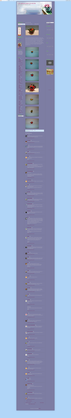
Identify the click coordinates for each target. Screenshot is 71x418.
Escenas (20, 77)
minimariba (28, 299)
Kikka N (28, 156)
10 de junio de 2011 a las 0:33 (30, 249)
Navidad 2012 (20, 97)
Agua (19, 58)
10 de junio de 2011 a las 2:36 (30, 254)
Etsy (19, 78)
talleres (20, 107)
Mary (27, 217)
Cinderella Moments (29, 353)
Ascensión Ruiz (19, 38)
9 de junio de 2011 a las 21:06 (30, 208)
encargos (20, 67)
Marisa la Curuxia (29, 227)
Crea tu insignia (19, 40)
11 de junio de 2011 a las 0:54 (30, 322)
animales (20, 59)
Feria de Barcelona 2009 (20, 83)
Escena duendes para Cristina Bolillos (21, 72)
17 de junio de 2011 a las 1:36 (30, 394)
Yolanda (28, 270)
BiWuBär (28, 236)
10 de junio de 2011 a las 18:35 (31, 297)
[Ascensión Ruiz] (18, 39)
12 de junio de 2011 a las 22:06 (31, 375)
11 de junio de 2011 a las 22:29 (31, 357)
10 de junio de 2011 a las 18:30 (31, 291)
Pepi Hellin (28, 372)
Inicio (35, 402)
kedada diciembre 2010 (20, 88)
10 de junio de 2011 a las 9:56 (30, 273)
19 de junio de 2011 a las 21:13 (31, 399)
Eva (27, 319)
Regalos (20, 106)
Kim (27, 145)
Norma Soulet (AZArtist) (30, 171)
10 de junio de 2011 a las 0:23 (30, 243)
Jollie (28, 341)
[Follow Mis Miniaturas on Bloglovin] (21, 24)
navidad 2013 (20, 98)
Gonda (28, 294)
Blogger (40, 408)
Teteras (19, 109)
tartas (19, 108)
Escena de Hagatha (20, 68)
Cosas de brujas (21, 62)
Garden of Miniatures (29, 198)
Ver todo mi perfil (20, 48)
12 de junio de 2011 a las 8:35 (30, 364)
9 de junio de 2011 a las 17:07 (30, 142)
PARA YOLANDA (20, 99)
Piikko (28, 262)
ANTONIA (28, 282)
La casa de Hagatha (20, 90)
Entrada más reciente (28, 402)
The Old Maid (28, 140)
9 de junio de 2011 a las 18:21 (30, 182)
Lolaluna (28, 252)
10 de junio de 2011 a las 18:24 (31, 285)
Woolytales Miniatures (30, 163)
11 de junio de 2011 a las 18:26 (31, 334)
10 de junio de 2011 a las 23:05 (31, 310)
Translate (49, 24)
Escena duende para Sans (20, 70)
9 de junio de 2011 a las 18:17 (30, 177)
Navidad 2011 (20, 96)
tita (27, 313)
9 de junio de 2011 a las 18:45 (30, 189)
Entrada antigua (42, 402)
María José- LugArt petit (30, 331)
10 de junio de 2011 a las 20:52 (31, 304)
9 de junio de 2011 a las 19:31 (30, 195)
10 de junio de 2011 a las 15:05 (31, 279)
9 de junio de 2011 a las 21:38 (30, 214)
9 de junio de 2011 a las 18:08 (30, 168)
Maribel (28, 151)
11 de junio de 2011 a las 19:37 (31, 346)
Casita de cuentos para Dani (21, 61)
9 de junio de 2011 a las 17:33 (30, 153)
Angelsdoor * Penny (29, 383)
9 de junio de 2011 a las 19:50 (30, 201)
